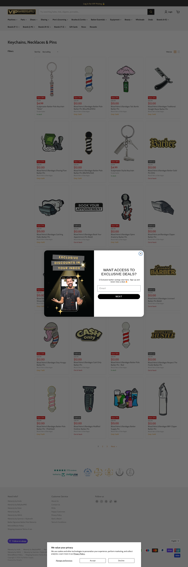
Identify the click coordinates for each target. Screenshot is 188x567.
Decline (121, 560)
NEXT (119, 296)
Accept (93, 560)
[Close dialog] (141, 254)
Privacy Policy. (79, 554)
